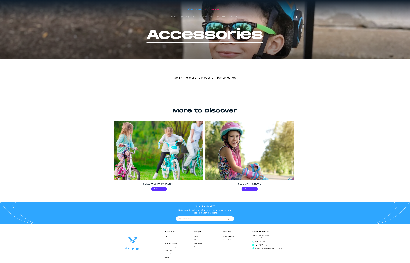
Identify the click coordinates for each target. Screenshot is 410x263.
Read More (249, 189)
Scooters (196, 247)
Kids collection (228, 240)
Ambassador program (171, 247)
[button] (296, 17)
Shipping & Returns (171, 243)
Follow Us (158, 189)
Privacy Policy (169, 250)
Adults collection (228, 236)
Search (167, 257)
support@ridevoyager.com (263, 245)
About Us (168, 236)
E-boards (197, 240)
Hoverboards (198, 243)
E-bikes (196, 236)
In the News (168, 240)
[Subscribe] (228, 219)
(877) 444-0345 (260, 241)
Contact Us (168, 254)
